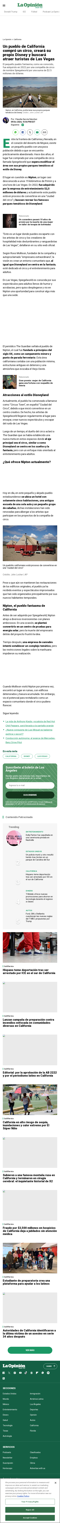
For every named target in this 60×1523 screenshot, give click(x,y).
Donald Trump (10, 12)
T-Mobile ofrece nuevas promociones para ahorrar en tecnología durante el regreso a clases (39, 898)
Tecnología (7, 1425)
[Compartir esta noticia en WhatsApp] (15, 132)
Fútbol (34, 12)
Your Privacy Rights (30, 1502)
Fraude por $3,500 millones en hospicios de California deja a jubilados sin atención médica (30, 1231)
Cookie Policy (23, 1496)
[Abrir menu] (4, 5)
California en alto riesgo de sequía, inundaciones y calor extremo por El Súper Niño (26, 1125)
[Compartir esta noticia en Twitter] (30, 132)
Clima (32, 1463)
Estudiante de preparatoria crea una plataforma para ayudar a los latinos (26, 1282)
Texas (5, 1431)
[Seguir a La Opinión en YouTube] (20, 1373)
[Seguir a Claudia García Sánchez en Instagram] (23, 125)
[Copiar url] (44, 132)
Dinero (29, 891)
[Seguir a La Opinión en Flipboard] (37, 1373)
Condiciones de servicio (35, 804)
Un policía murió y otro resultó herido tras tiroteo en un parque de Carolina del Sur (39, 857)
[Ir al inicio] (14, 1366)
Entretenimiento (34, 832)
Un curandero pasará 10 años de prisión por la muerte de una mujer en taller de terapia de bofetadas (36, 222)
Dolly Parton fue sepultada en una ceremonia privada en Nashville (39, 837)
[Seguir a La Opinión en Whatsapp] (42, 1373)
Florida (33, 1431)
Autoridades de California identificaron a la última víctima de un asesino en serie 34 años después (29, 1333)
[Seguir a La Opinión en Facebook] (3, 1373)
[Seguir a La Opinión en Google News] (31, 1373)
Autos (29, 910)
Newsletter (7, 1458)
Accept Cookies (30, 1518)
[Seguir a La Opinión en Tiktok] (26, 1373)
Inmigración (35, 1394)
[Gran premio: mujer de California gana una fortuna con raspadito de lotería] (10, 376)
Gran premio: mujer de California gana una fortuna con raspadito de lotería (36, 383)
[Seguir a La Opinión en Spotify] (48, 1373)
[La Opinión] (30, 5)
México (6, 1404)
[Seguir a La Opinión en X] (9, 1373)
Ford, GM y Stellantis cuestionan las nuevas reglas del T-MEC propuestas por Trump (39, 917)
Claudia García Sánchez (26, 119)
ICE (24, 12)
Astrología (7, 1436)
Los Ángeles (35, 1404)
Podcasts (7, 1452)
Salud (5, 1420)
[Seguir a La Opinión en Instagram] (15, 1373)
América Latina (36, 1399)
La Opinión (7, 39)
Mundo (6, 1399)
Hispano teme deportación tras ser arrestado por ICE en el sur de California (39, 877)
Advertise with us (37, 1468)
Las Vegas (42, 756)
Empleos (34, 1458)
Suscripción (8, 1463)
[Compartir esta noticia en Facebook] (23, 132)
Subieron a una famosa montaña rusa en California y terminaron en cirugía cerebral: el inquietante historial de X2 (29, 1178)
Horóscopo (7, 1468)
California (17, 39)
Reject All (30, 1510)
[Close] (55, 1483)
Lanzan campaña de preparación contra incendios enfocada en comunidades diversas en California (28, 1022)
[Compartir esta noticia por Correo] (37, 132)
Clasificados (35, 1452)
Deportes (34, 1409)
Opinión (33, 1415)
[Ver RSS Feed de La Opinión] (3, 1378)
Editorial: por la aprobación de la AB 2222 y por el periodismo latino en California (30, 1074)
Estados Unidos (34, 851)
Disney (27, 756)
